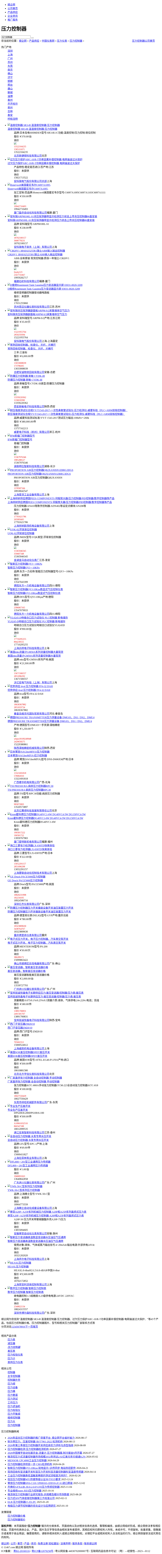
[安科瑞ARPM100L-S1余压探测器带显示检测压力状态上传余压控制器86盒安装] (52, 216)
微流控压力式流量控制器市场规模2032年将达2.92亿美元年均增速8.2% (47, 1456)
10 (24, 1326)
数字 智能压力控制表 (26, 1292)
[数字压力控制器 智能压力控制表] (27, 1288)
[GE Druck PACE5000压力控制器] (26, 876)
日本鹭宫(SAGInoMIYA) (27, 755)
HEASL (18, 1266)
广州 (10, 58)
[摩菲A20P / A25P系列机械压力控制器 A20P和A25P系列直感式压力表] (47, 1212)
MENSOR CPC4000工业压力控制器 (27, 1460)
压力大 (11, 1421)
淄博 (10, 96)
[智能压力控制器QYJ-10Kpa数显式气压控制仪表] (35, 589)
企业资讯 (13, 16)
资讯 (33, 1543)
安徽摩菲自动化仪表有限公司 (30, 1233)
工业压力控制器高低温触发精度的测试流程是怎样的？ (38, 1475)
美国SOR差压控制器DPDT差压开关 (27, 1056)
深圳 (10, 51)
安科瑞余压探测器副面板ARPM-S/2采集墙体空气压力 (37, 314)
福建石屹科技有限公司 (26, 281)
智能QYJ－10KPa (24, 567)
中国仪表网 (48, 40)
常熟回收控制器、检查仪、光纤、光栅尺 (30, 348)
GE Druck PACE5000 (25, 880)
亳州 (10, 107)
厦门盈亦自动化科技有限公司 (30, 212)
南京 (10, 69)
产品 (26, 1543)
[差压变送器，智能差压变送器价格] (28, 967)
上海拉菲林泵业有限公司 (28, 1158)
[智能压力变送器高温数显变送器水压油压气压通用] (37, 1237)
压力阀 (11, 1383)
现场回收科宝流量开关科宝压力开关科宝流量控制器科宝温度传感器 (46, 1471)
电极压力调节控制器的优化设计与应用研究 (32, 1505)
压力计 (11, 1358)
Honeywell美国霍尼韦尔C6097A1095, (28, 188)
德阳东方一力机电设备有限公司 (31, 585)
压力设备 (13, 1387)
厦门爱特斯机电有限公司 (28, 841)
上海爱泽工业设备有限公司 (29, 494)
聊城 (10, 92)
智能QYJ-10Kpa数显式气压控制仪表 (34, 593)
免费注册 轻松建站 (48, 1543)
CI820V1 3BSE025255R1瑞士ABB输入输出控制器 (35, 254)
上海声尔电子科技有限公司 (29, 1259)
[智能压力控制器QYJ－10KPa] (25, 564)
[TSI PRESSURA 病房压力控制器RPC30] (30, 786)
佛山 (10, 73)
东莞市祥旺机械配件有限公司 (30, 1102)
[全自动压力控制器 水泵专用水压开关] (29, 1136)
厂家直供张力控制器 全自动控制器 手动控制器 (33, 1081)
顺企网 (11, 4)
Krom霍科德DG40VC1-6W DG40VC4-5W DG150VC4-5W (45, 818)
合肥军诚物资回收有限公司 (29, 372)
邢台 (10, 85)
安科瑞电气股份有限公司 (28, 341)
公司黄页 (13, 8)
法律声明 (65, 1543)
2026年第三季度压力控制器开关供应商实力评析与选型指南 (40, 1445)
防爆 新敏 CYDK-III (25, 379)
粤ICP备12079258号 (42, 1551)
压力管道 (13, 1395)
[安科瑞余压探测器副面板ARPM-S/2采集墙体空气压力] (39, 310)
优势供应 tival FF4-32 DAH (29, 690)
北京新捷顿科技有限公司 (28, 155)
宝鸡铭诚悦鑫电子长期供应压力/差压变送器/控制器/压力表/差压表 (44, 996)
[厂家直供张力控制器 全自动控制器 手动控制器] (35, 1077)
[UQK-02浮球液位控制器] (22, 529)
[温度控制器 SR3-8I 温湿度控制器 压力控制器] (34, 125)
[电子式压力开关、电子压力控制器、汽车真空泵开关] (38, 939)
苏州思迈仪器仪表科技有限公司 (31, 306)
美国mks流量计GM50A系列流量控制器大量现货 (34, 655)
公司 (13, 1543)
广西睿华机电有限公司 (26, 782)
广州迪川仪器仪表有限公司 (29, 989)
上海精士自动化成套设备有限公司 (33, 1208)
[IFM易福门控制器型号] (21, 435)
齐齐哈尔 (13, 103)
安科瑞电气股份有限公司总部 (30, 181)
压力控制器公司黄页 (143, 40)
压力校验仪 (14, 1410)
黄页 (19, 1543)
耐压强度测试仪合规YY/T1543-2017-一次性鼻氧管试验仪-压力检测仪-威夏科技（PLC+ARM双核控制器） (66, 414)
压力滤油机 (14, 1406)
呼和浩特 (13, 119)
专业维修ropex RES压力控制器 (24, 1490)
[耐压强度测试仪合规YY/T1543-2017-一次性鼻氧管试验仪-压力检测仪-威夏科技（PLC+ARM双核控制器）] (68, 410)
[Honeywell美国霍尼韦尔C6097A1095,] (29, 185)
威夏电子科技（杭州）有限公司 (31, 432)
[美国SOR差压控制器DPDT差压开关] (29, 1052)
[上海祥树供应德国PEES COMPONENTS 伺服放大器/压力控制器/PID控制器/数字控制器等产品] (61, 498)
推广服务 (13, 19)
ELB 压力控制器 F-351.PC (22, 1502)
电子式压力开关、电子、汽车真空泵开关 (37, 942)
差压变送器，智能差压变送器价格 (27, 971)
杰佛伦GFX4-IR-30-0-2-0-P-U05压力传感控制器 (34, 1487)
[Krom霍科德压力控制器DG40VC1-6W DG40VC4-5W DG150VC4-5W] (47, 814)
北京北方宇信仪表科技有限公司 (31, 1074)
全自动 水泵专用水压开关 (28, 1140)
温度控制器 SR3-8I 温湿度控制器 (32, 129)
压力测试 (13, 1398)
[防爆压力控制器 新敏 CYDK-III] (26, 376)
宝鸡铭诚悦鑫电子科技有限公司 (31, 1020)
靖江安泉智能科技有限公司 (29, 1132)
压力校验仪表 (15, 1354)
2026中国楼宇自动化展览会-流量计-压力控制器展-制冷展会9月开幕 (45, 1453)
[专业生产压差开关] (19, 1106)
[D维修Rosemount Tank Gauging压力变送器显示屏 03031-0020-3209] (45, 285)
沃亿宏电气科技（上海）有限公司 (33, 682)
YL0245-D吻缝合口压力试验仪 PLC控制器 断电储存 (36, 621)
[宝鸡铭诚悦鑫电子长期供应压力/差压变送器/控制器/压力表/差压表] (46, 992)
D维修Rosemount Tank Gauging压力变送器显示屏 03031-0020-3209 (44, 288)
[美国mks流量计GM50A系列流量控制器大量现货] (35, 652)
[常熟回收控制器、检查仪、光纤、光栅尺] (32, 344)
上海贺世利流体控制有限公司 (30, 1284)
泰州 (10, 100)
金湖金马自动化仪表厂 (26, 560)
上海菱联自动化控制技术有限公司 (33, 873)
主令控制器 (14, 1376)
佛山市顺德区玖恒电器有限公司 (31, 963)
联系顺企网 (90, 1543)
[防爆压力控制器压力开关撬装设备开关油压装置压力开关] (40, 907)
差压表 (11, 1351)
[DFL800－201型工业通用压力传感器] (29, 1161)
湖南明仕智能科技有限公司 (29, 466)
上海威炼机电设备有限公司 (29, 1048)
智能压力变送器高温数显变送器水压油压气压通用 (35, 1241)
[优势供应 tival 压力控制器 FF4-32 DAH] (30, 686)
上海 (10, 54)
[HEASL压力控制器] (19, 1262)
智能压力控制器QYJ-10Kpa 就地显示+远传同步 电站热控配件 (42, 1468)
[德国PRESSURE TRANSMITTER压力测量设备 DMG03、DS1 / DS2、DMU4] (51, 717)
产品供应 (13, 12)
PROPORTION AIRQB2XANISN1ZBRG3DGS (39, 474)
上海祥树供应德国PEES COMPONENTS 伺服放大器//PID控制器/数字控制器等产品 (60, 502)
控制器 (11, 1372)
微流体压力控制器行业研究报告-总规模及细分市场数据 (38, 1494)
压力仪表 (62, 40)
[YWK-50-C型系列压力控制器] (25, 1186)
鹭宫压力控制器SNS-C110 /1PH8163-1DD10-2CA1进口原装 (40, 1483)
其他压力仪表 (15, 1362)
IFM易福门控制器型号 (20, 439)
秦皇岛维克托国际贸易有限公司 (31, 713)
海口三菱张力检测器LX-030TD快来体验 (30, 849)
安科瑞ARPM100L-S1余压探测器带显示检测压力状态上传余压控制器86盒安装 (51, 220)
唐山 (10, 88)
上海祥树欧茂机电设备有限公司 (31, 525)
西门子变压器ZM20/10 (20, 1027)
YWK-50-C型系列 (24, 1190)
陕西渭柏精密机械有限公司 (29, 748)
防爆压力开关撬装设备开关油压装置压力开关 (39, 911)
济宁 (10, 77)
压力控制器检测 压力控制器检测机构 (28, 1449)
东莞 (10, 66)
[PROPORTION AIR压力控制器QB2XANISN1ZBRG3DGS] (40, 470)
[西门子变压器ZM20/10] (21, 1024)
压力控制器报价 (16, 1519)
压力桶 (11, 1391)
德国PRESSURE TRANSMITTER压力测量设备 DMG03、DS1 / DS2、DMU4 (50, 721)
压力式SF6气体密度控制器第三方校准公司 (31, 1498)
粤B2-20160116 (21, 1551)
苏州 (10, 62)
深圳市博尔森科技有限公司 (29, 1313)
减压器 (11, 1343)
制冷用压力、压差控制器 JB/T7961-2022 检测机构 (35, 1441)
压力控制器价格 (16, 1516)
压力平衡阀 (14, 1414)
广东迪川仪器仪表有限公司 (29, 1182)
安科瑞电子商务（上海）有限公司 (33, 247)
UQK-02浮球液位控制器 (21, 533)
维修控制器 (14, 1417)
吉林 (10, 111)
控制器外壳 (14, 1380)
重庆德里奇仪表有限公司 (28, 935)
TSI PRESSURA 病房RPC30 (29, 789)
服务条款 (77, 1543)
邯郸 (10, 81)
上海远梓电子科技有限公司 (29, 648)
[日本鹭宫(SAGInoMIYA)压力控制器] (29, 751)
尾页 (35, 1326)
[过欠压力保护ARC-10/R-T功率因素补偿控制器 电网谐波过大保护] (45, 159)
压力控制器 (76, 40)
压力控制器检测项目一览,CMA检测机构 (30, 1464)
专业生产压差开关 (18, 1110)
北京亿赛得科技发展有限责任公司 (33, 810)
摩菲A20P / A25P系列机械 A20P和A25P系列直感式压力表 (46, 1215)
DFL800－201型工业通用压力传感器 (28, 1165)
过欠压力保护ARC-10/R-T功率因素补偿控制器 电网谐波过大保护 (44, 163)
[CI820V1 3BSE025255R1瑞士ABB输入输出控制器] (36, 250)
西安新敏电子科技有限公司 (29, 406)
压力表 (11, 1339)
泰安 (10, 115)
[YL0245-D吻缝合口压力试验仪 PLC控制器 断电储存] (38, 617)
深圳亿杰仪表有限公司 (26, 904)
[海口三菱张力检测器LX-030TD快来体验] (31, 845)
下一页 (29, 1326)
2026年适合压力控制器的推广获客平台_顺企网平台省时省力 (41, 1437)
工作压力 (13, 1402)
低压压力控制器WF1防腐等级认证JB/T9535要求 (34, 1479)
